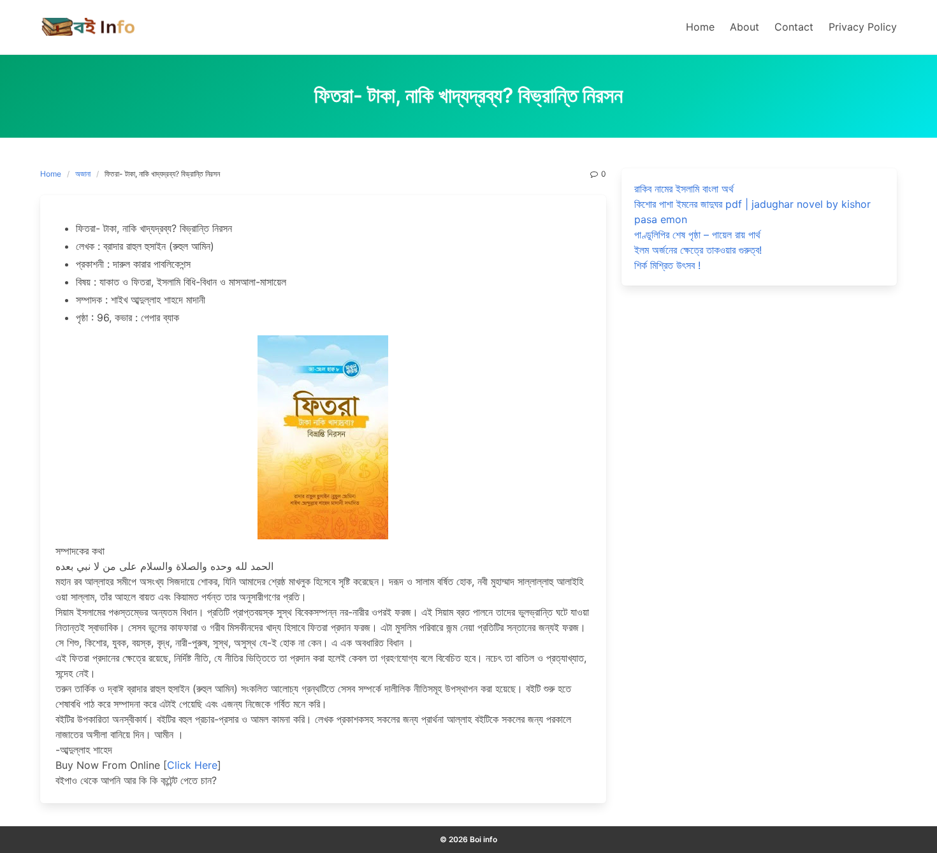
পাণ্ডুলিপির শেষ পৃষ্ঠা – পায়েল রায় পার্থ (697, 234)
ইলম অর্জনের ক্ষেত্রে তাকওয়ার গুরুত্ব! (698, 250)
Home (50, 174)
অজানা (83, 174)
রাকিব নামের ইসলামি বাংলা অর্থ (684, 188)
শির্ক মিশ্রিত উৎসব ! (667, 265)
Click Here (192, 765)
